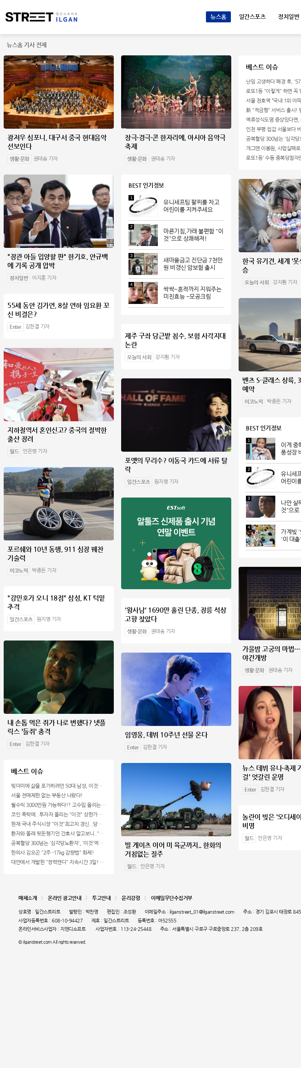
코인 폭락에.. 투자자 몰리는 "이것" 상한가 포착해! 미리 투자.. (58, 814)
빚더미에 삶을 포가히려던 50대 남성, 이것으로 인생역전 (58, 786)
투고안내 (101, 898)
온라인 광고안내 (64, 898)
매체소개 (27, 898)
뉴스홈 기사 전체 (27, 44)
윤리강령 (131, 898)
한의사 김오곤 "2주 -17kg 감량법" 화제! (52, 852)
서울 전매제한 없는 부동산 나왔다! (47, 795)
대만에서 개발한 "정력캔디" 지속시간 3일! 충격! (58, 862)
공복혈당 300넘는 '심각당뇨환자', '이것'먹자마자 (58, 843)
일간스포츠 (252, 16)
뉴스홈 (218, 16)
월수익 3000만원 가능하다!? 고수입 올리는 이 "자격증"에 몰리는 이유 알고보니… (58, 805)
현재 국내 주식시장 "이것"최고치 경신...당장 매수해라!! (58, 824)
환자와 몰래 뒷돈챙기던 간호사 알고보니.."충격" (58, 833)
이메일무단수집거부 (171, 898)
